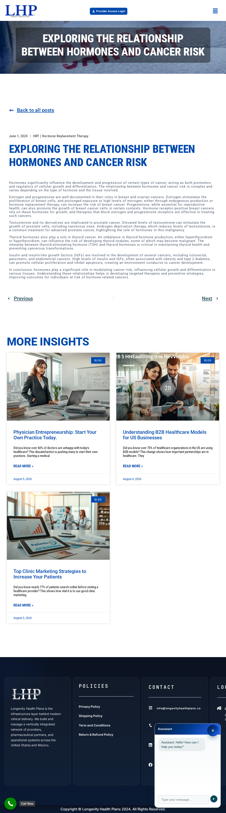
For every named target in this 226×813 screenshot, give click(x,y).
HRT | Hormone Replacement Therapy (61, 136)
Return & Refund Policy (96, 734)
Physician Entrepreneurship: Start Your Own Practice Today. (54, 434)
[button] (215, 11)
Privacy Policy (89, 706)
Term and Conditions (94, 725)
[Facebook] (151, 765)
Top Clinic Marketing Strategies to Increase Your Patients (49, 574)
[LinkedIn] (151, 745)
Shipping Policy (90, 716)
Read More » (23, 466)
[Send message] (213, 798)
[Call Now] (10, 804)
